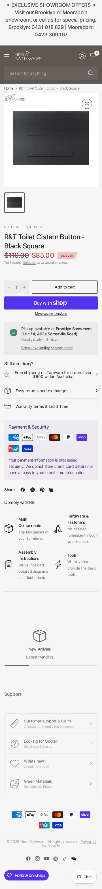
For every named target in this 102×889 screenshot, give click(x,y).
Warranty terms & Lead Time (42, 406)
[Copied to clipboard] (51, 489)
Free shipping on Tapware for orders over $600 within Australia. (53, 374)
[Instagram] (37, 858)
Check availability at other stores (47, 348)
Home (8, 88)
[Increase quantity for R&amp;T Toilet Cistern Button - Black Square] (24, 287)
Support (13, 694)
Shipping (29, 263)
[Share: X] (32, 489)
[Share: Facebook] (22, 489)
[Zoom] (87, 104)
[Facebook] (28, 858)
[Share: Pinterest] (42, 489)
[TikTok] (64, 858)
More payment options (51, 313)
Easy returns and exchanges (42, 390)
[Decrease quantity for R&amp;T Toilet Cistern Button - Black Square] (9, 287)
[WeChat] (73, 858)
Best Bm (11, 227)
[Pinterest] (55, 858)
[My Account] (82, 56)
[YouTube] (46, 858)
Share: (10, 490)
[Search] (91, 73)
